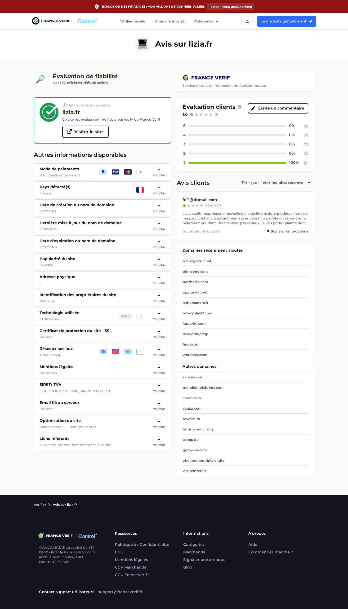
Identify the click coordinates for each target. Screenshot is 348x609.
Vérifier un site (132, 21)
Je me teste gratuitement (283, 21)
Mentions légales (131, 559)
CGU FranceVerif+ (132, 575)
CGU (119, 552)
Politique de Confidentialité (142, 544)
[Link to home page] (51, 21)
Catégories (203, 21)
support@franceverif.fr (120, 592)
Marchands (194, 552)
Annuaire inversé (170, 21)
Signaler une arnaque (204, 559)
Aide (252, 544)
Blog (187, 567)
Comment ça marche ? (270, 552)
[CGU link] (239, 107)
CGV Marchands (130, 567)
